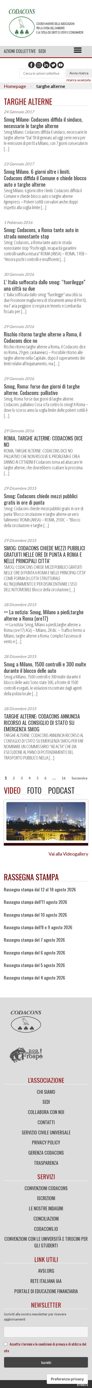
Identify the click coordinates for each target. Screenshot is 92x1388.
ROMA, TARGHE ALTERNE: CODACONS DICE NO (43, 441)
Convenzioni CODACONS (46, 1188)
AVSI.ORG (46, 1270)
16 (64, 778)
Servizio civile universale (46, 1132)
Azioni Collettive (20, 51)
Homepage (15, 86)
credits (82, 1384)
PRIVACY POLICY (46, 1142)
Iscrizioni (46, 1198)
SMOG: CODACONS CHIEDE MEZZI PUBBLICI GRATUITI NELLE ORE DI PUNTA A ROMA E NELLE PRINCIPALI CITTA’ (44, 554)
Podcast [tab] (61, 790)
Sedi (42, 51)
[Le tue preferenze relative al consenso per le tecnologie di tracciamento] (67, 1379)
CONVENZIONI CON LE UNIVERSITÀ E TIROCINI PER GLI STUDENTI (46, 1242)
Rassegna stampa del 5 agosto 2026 (34, 965)
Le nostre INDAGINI (46, 1208)
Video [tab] (12, 790)
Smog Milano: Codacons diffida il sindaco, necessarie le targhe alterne (43, 122)
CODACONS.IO (46, 1228)
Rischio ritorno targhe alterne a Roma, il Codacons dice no (42, 337)
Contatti (46, 1122)
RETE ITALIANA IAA (46, 1281)
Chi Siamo (46, 1091)
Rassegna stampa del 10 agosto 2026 (35, 915)
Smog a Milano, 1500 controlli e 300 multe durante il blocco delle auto (45, 667)
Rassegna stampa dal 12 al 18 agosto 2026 (40, 889)
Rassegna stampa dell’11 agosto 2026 (35, 902)
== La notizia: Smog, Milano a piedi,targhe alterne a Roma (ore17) (44, 615)
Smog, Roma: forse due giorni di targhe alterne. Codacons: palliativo (42, 389)
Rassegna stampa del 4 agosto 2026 (34, 978)
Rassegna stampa (31, 877)
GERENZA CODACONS (46, 1152)
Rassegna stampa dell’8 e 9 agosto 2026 (38, 927)
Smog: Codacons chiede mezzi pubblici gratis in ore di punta (40, 499)
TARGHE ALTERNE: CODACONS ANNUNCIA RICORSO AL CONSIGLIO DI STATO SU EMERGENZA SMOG (42, 722)
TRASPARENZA (46, 1162)
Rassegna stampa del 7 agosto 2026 (34, 940)
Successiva (79, 778)
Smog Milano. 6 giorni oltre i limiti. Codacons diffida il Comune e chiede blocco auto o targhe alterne (45, 178)
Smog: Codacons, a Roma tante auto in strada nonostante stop (41, 233)
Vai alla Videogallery (68, 854)
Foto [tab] (34, 790)
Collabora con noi (46, 1112)
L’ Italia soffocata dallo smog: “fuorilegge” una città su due (44, 285)
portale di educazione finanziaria (46, 1291)
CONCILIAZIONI (46, 1218)
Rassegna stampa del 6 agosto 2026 (34, 953)
